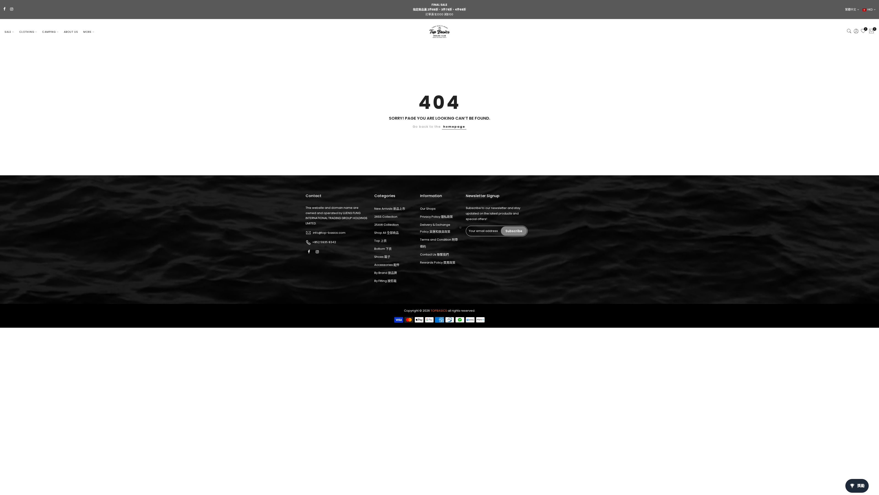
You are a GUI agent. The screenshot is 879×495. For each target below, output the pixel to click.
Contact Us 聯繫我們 (434, 254)
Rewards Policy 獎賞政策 (437, 262)
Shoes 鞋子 (382, 257)
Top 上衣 (380, 241)
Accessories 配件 (386, 265)
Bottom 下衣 (383, 249)
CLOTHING (26, 32)
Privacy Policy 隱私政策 (436, 216)
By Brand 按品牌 (385, 273)
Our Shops (428, 208)
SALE (8, 32)
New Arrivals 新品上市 (389, 208)
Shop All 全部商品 (386, 233)
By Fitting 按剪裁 (385, 281)
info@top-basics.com (329, 233)
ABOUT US (71, 32)
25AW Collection (386, 225)
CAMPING (49, 32)
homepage (454, 126)
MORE (87, 32)
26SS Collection (385, 216)
